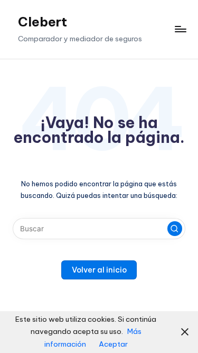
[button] (174, 228)
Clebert (42, 22)
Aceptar (113, 344)
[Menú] (180, 29)
